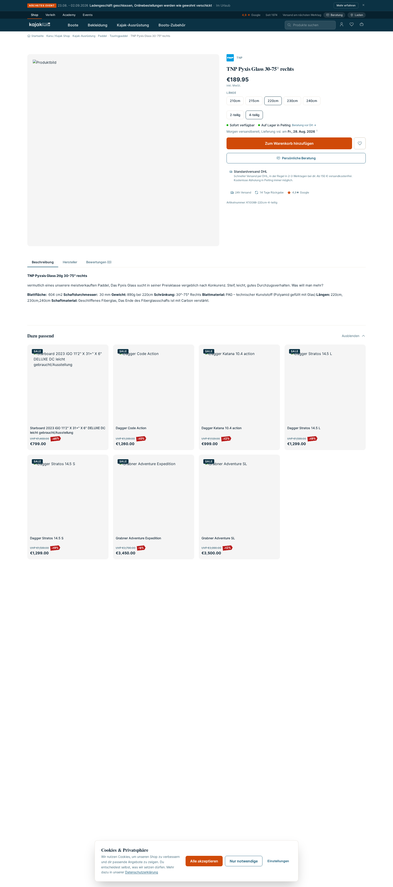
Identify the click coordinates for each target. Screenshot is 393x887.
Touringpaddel (119, 36)
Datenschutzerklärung (141, 872)
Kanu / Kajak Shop (58, 36)
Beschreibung (43, 262)
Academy (69, 15)
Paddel (102, 36)
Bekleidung (97, 25)
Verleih (50, 15)
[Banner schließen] (363, 5)
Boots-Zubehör (172, 25)
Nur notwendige (244, 861)
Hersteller (70, 262)
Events (88, 15)
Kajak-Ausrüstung (133, 25)
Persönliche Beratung (299, 158)
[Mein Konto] (342, 25)
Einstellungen (278, 861)
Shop (34, 15)
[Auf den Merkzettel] (360, 143)
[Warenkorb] (362, 25)
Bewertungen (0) (98, 262)
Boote (73, 25)
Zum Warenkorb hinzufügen (289, 143)
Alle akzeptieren (204, 861)
